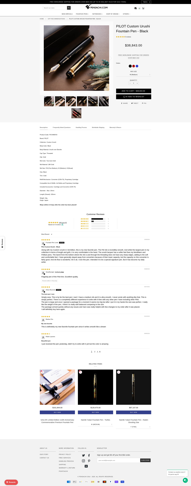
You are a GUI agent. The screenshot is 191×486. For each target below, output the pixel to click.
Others (126, 14)
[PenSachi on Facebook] (89, 456)
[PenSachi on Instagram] (83, 461)
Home (42, 18)
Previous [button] (43, 58)
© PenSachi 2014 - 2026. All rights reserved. (95, 476)
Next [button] (109, 58)
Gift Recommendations (56, 18)
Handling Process (66, 461)
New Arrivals (67, 14)
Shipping (62, 464)
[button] (120, 37)
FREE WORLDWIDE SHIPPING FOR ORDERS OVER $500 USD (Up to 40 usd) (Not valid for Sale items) (88, 2)
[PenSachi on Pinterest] (89, 461)
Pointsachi (63, 471)
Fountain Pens (82, 14)
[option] (76, 58)
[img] (45, 240)
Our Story (44, 454)
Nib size (133, 71)
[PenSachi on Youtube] (86, 467)
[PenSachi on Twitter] (83, 456)
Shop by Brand (112, 14)
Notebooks (97, 14)
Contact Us (44, 458)
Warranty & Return (67, 468)
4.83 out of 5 (63, 222)
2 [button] (94, 351)
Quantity (133, 80)
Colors (118, 63)
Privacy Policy (65, 454)
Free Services (65, 458)
